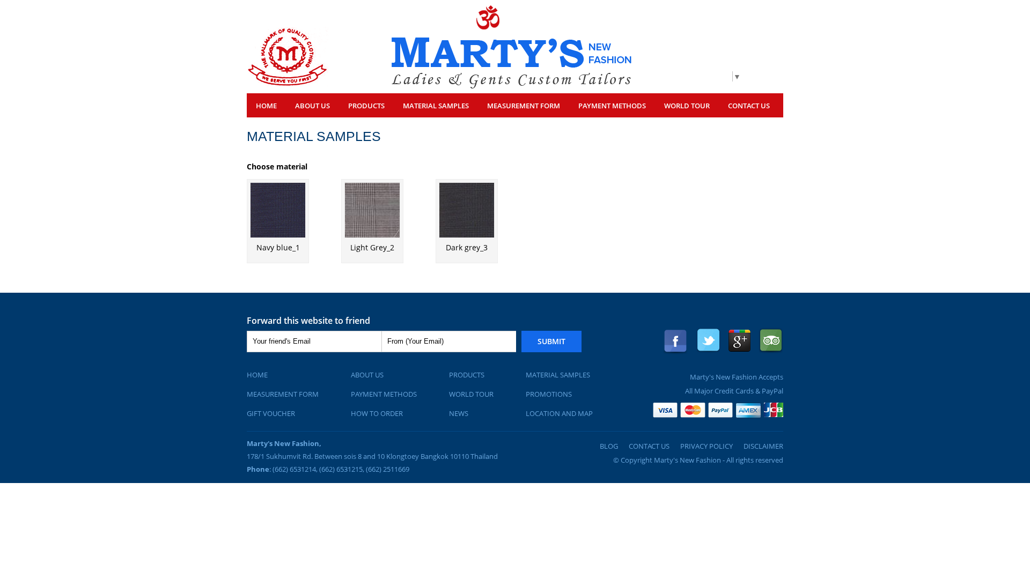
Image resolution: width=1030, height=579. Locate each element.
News (458, 413)
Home (266, 105)
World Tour (687, 105)
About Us (312, 105)
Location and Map (559, 413)
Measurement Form (283, 394)
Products (466, 375)
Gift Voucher (271, 413)
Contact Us (749, 105)
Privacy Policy (706, 446)
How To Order (377, 413)
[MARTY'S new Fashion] (511, 85)
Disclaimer (763, 446)
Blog (609, 446)
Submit (551, 341)
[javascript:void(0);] (287, 84)
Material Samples (436, 105)
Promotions (549, 394)
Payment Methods (612, 105)
